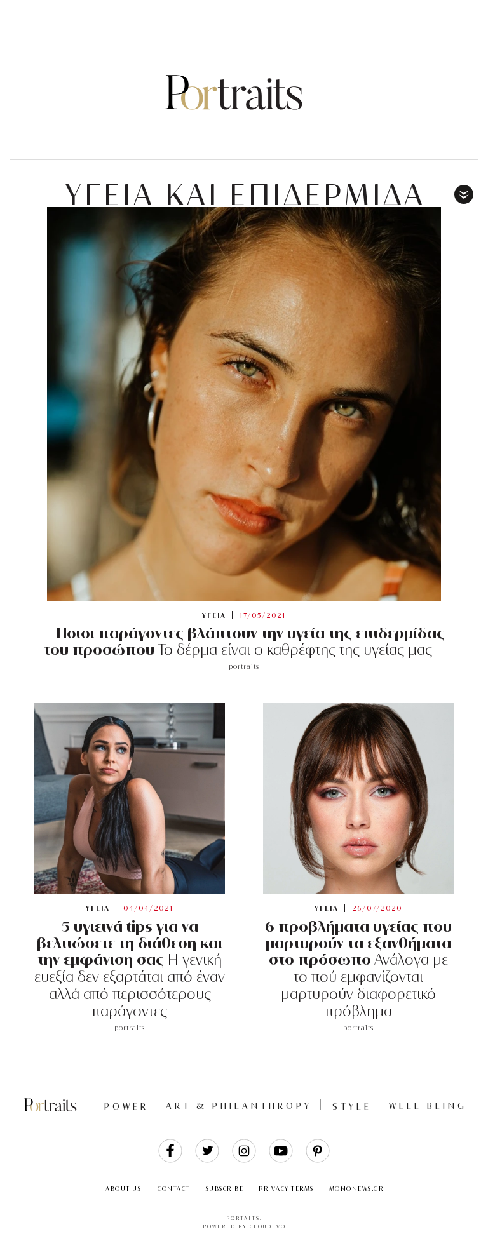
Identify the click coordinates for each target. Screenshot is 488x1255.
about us (123, 1188)
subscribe (225, 1188)
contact (174, 1188)
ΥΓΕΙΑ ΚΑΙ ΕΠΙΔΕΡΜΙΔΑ (245, 194)
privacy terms (286, 1188)
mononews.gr (356, 1188)
